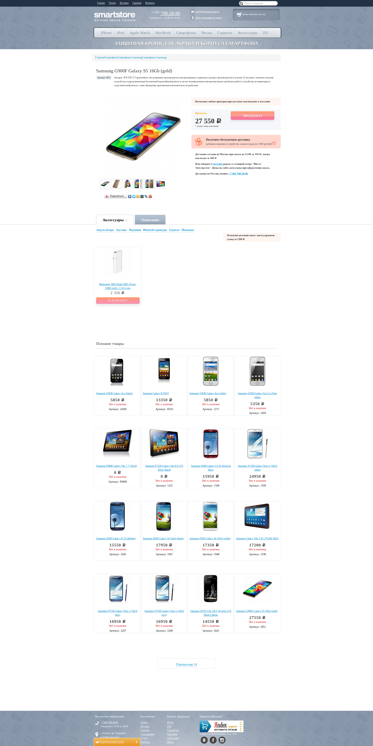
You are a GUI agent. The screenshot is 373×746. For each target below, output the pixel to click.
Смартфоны (173, 730)
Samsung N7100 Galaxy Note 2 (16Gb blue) (117, 613)
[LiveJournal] (146, 196)
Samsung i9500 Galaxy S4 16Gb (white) (210, 538)
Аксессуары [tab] (115, 220)
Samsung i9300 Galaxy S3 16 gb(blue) (116, 538)
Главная (101, 3)
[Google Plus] (150, 196)
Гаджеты (174, 229)
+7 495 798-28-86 (238, 173)
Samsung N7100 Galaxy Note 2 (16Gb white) (257, 468)
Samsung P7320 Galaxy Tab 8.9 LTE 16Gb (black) (164, 468)
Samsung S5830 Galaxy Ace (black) (114, 393)
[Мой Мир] (142, 196)
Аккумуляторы (105, 229)
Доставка (124, 3)
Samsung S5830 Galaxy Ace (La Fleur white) (257, 395)
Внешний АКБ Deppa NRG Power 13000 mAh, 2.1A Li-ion (117, 286)
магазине (218, 163)
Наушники (135, 229)
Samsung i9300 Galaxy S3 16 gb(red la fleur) (211, 468)
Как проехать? (112, 737)
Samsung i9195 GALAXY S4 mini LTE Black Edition (210, 613)
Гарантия (136, 3)
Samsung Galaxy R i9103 (156, 393)
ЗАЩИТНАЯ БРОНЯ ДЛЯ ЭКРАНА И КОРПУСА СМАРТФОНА (186, 43)
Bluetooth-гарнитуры (155, 229)
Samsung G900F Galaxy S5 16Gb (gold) (257, 611)
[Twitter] (134, 196)
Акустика (121, 229)
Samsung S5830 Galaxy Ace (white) (207, 393)
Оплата (112, 3)
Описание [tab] (150, 220)
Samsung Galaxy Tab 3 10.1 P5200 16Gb (257, 538)
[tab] (105, 230)
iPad (169, 726)
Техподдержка (147, 734)
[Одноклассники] (138, 196)
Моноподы (187, 229)
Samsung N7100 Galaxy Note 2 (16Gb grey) (164, 613)
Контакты (150, 3)
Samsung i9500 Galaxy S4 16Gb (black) (163, 538)
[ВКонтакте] (130, 196)
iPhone (170, 722)
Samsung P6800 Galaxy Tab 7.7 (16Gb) (116, 466)
